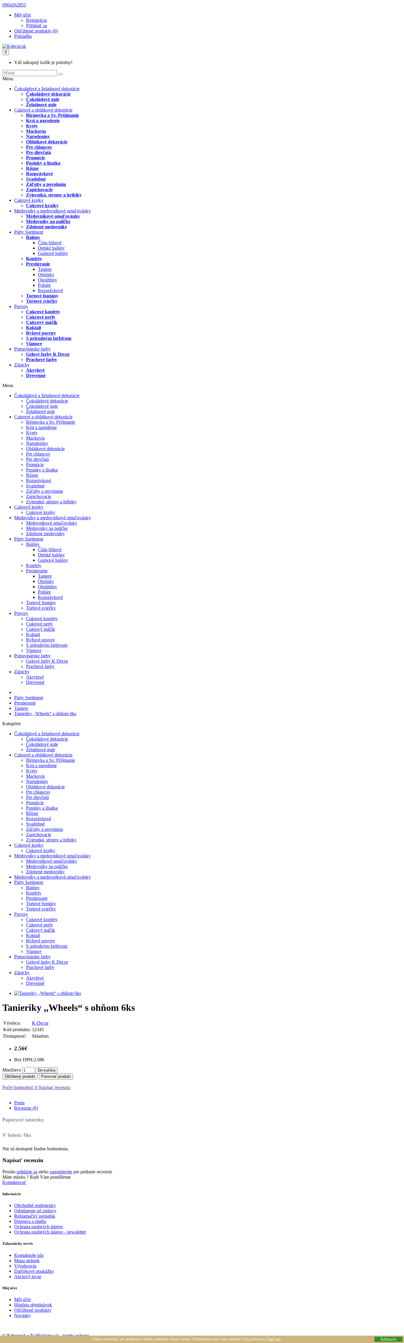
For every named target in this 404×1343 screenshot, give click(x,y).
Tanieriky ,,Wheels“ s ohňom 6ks (45, 713)
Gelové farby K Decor (48, 354)
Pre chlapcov (39, 147)
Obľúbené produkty (32, 1310)
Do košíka (46, 1070)
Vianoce (34, 343)
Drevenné (36, 375)
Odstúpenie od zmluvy (35, 1210)
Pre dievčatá (38, 152)
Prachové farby (41, 359)
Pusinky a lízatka (43, 163)
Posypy (21, 306)
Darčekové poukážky (34, 1271)
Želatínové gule (41, 104)
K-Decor (40, 1023)
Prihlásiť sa (36, 25)
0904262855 (14, 4)
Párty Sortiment (28, 232)
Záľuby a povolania (46, 184)
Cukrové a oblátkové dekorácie (43, 109)
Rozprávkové (39, 173)
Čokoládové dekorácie (48, 93)
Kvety (32, 125)
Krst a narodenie (43, 120)
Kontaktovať (14, 1182)
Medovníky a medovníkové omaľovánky (52, 210)
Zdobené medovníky (46, 226)
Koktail (33, 327)
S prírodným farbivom (48, 338)
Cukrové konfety (43, 311)
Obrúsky (46, 274)
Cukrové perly (40, 317)
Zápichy (22, 364)
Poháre (44, 285)
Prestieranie (38, 263)
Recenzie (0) (26, 1108)
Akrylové (35, 370)
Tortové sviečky (41, 301)
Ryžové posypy (41, 332)
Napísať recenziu (53, 1087)
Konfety (34, 258)
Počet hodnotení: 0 (19, 1087)
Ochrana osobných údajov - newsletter (50, 1231)
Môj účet (22, 1299)
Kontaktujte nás (28, 1255)
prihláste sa (27, 1171)
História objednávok (33, 1304)
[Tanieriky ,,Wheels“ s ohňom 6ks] (47, 993)
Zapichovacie (39, 189)
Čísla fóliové (50, 242)
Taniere (45, 269)
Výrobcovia (25, 1265)
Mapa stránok (27, 1260)
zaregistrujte (61, 1171)
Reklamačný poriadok (34, 1215)
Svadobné (36, 178)
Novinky (22, 1315)
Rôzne (32, 168)
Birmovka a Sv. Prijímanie (52, 115)
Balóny (33, 237)
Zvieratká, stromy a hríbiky (54, 194)
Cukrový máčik (41, 322)
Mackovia (36, 131)
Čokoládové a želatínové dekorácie (47, 88)
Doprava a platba (30, 1221)
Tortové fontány (42, 295)
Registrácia (36, 20)
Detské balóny (51, 247)
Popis (19, 1102)
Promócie (35, 157)
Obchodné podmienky (35, 1205)
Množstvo (11, 1069)
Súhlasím (388, 1339)
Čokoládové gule (42, 99)
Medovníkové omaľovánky (53, 216)
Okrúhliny (47, 279)
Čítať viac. (274, 1339)
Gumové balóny (53, 253)
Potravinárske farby (32, 348)
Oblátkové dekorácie (46, 141)
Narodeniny (38, 136)
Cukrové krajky (28, 200)
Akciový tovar (27, 1276)
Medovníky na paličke (48, 221)
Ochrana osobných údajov (38, 1226)
